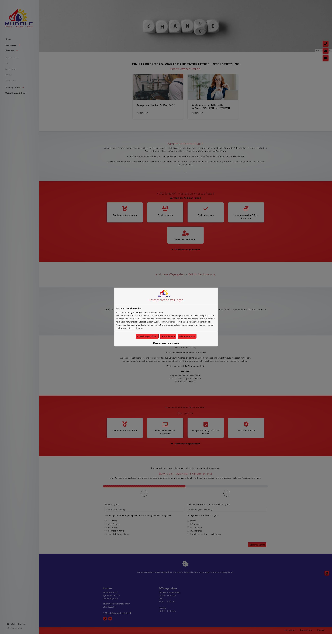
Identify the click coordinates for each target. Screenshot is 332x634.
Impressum (173, 343)
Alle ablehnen (168, 336)
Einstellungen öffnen (147, 336)
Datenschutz (159, 343)
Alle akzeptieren (187, 336)
